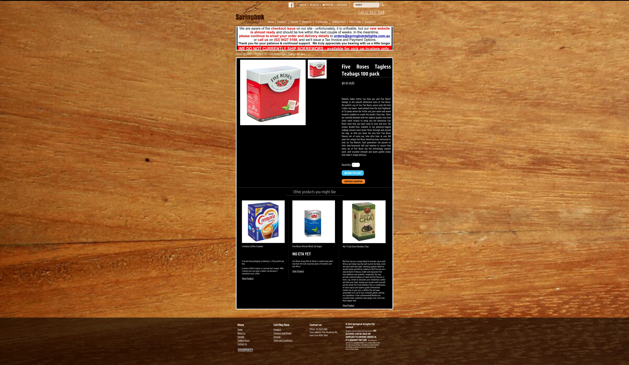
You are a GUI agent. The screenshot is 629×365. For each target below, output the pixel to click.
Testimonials (321, 22)
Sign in (303, 5)
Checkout (342, 5)
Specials (294, 22)
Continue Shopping (353, 181)
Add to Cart (354, 173)
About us (241, 333)
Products (282, 22)
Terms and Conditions (283, 340)
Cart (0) (329, 5)
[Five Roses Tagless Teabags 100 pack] (273, 124)
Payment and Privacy (283, 333)
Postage (277, 336)
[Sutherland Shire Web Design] (255, 350)
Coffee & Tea (261, 54)
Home (271, 22)
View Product (248, 278)
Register (314, 5)
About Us (306, 22)
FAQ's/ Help (355, 22)
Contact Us (370, 22)
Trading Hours (339, 22)
